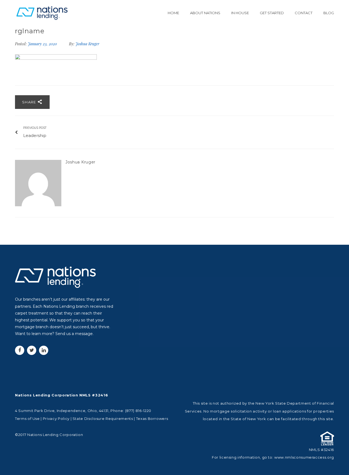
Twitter (31, 350)
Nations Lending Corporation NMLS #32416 (61, 395)
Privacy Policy (56, 418)
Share (29, 102)
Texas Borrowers (152, 418)
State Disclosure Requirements (103, 418)
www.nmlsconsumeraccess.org (304, 457)
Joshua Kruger (87, 43)
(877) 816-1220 (138, 410)
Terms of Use (27, 418)
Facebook (19, 350)
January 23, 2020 (43, 43)
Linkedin (43, 350)
